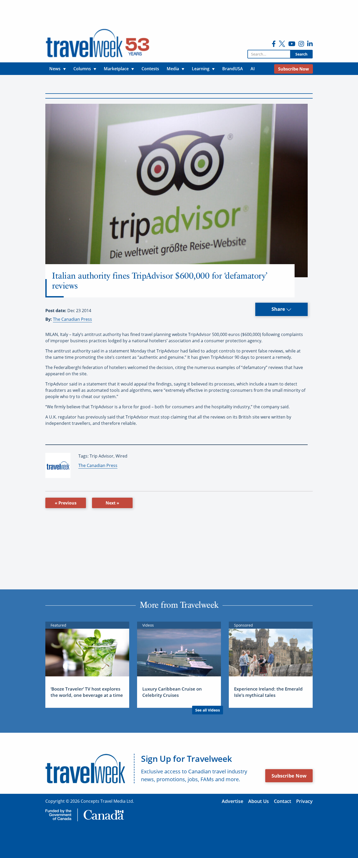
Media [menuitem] (173, 69)
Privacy (304, 801)
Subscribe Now (289, 776)
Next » (112, 503)
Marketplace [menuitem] (116, 69)
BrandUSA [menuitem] (232, 69)
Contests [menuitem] (150, 69)
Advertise (232, 801)
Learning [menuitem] (200, 69)
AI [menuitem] (253, 69)
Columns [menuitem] (82, 69)
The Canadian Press (72, 319)
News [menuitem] (55, 69)
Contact (282, 801)
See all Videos (207, 710)
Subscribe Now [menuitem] (293, 69)
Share (279, 309)
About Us (258, 801)
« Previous (66, 503)
